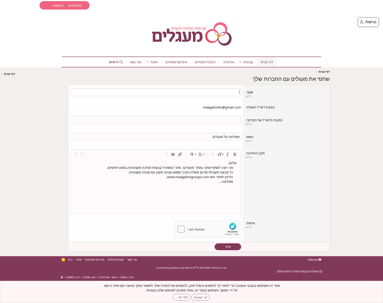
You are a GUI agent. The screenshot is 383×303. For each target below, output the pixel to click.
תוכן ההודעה (256, 153)
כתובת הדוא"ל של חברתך (265, 120)
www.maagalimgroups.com (188, 177)
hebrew (313, 260)
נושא (250, 136)
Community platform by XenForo (191, 267)
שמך (250, 92)
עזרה (79, 260)
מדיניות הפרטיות (94, 260)
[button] (240, 62)
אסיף (154, 62)
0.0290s (86, 277)
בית (70, 260)
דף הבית (267, 62)
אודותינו (228, 62)
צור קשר (135, 62)
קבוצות (248, 62)
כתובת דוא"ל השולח (261, 107)
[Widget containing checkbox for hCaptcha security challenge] (207, 229)
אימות (251, 223)
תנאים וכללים (116, 260)
